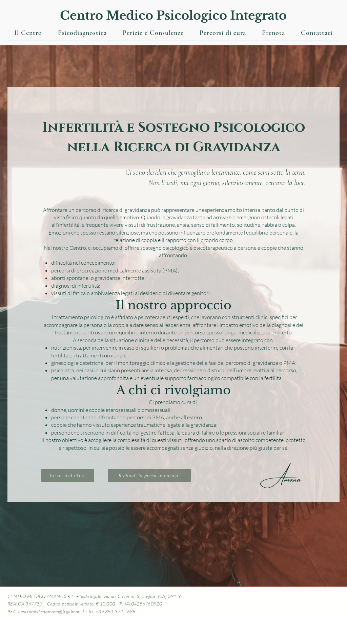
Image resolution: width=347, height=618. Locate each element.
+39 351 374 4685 (115, 611)
